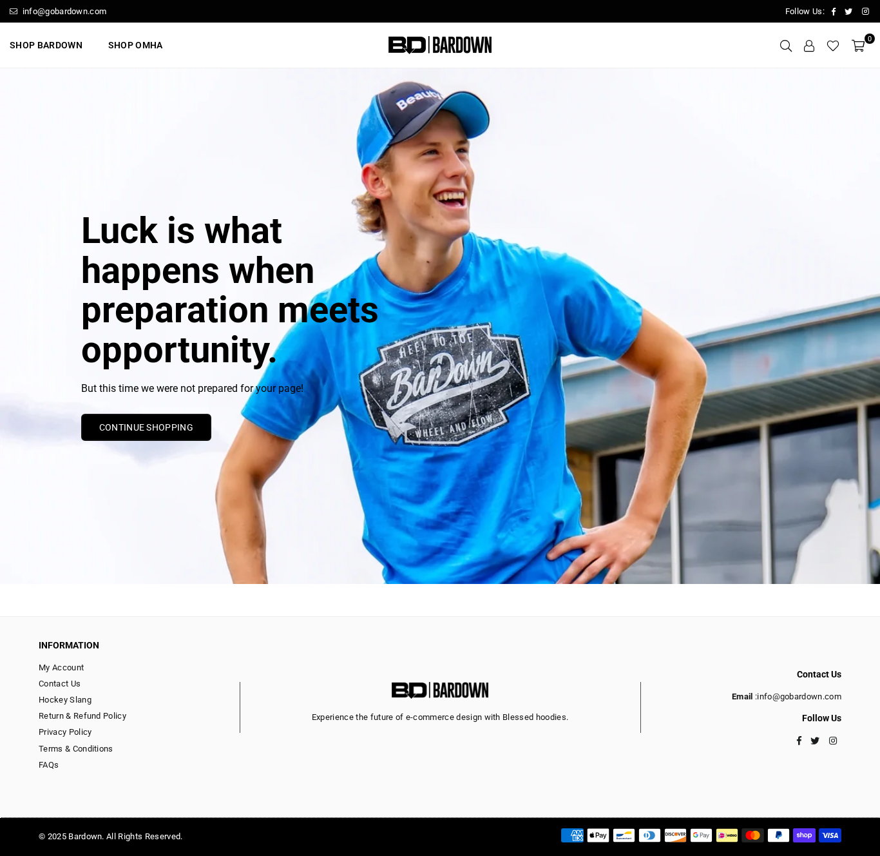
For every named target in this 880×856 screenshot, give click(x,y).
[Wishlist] (833, 45)
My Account (61, 667)
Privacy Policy (65, 732)
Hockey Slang (65, 700)
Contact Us (60, 683)
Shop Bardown (46, 45)
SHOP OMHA (135, 45)
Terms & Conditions (76, 749)
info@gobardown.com (63, 11)
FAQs (49, 765)
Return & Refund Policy (82, 716)
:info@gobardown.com (797, 696)
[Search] (786, 45)
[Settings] (809, 45)
